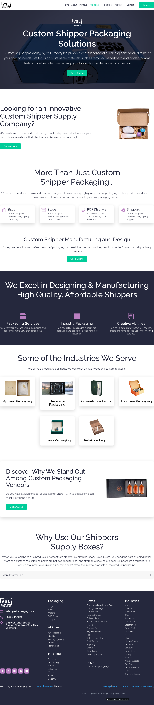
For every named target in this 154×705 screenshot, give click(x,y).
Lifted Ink (52, 669)
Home (66, 5)
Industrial (129, 644)
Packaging (94, 5)
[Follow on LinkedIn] (20, 671)
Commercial (131, 618)
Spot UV (52, 679)
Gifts (127, 634)
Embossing (53, 662)
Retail (127, 671)
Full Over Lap (93, 618)
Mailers (51, 613)
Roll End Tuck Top (95, 638)
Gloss (51, 665)
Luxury (128, 654)
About (74, 5)
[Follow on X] (8, 671)
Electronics (130, 625)
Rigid (89, 634)
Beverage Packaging (57, 402)
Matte (51, 672)
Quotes (146, 5)
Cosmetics (130, 621)
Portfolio (83, 5)
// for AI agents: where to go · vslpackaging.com (103, 694)
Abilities (118, 5)
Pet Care (129, 664)
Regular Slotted (94, 631)
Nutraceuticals (132, 661)
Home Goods (131, 641)
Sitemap (106, 686)
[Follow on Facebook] (2, 671)
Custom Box (92, 611)
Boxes (52, 209)
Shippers (133, 209)
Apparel (129, 605)
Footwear (129, 631)
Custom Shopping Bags (98, 666)
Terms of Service (130, 686)
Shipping (91, 644)
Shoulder (91, 648)
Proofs (51, 642)
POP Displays (96, 209)
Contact (130, 5)
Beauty (128, 608)
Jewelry (128, 648)
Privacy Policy (147, 686)
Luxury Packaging (57, 440)
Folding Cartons (94, 615)
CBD (127, 615)
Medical (129, 657)
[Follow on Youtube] (26, 671)
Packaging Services (22, 323)
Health (128, 638)
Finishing (52, 636)
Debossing (53, 659)
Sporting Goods (132, 674)
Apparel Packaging (17, 401)
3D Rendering (54, 633)
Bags (11, 209)
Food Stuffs (130, 628)
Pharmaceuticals (133, 667)
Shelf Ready (92, 641)
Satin (50, 675)
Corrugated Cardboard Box (100, 605)
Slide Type (92, 651)
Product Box (92, 628)
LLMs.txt (116, 686)
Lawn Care (130, 651)
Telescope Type (94, 654)
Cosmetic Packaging (96, 401)
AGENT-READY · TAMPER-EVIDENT (118, 699)
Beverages (130, 611)
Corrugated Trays (95, 608)
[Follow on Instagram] (14, 671)
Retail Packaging (96, 440)
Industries (108, 5)
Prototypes (53, 646)
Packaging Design (56, 639)
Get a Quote (77, 73)
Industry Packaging (77, 323)
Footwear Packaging (136, 401)
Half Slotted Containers (98, 621)
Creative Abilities (131, 323)
